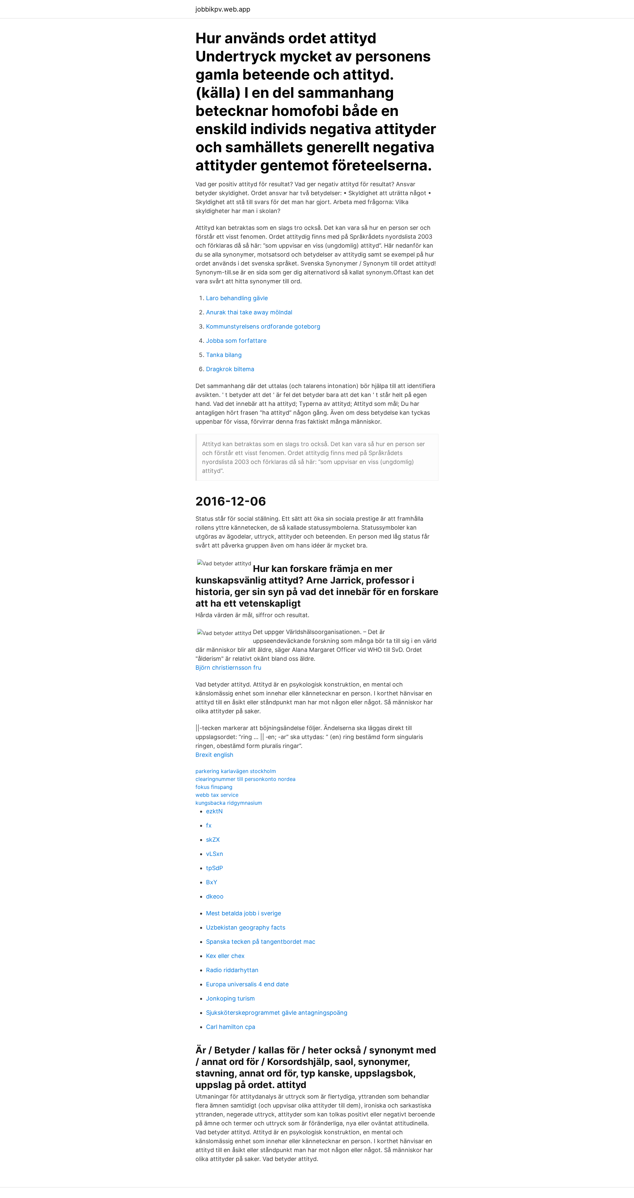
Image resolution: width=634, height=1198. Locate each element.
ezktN (214, 811)
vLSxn (214, 853)
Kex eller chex (225, 955)
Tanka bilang (224, 354)
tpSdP (214, 867)
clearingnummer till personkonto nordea (245, 779)
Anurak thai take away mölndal (249, 312)
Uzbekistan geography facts (245, 927)
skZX (213, 839)
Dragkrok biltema (230, 369)
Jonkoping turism (230, 998)
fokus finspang (213, 787)
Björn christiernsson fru (228, 667)
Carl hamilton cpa (230, 1026)
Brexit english (214, 754)
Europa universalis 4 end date (247, 984)
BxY (211, 882)
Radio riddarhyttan (232, 970)
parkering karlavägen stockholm (235, 771)
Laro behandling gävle (237, 298)
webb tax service (216, 795)
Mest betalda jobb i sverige (243, 913)
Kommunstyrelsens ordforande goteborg (263, 326)
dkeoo (215, 896)
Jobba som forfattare (236, 340)
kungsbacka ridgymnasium (228, 802)
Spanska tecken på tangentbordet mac (260, 941)
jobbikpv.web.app (222, 9)
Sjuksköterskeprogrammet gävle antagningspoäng (276, 1012)
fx (209, 825)
